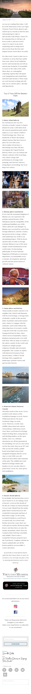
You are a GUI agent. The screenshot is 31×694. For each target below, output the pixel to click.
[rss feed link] (5, 675)
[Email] (23, 670)
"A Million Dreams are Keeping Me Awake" (14, 659)
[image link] (15, 579)
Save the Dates (8, 653)
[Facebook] (4, 670)
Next (3, 656)
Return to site (8, 1)
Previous (4, 651)
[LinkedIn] (17, 670)
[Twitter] (10, 670)
